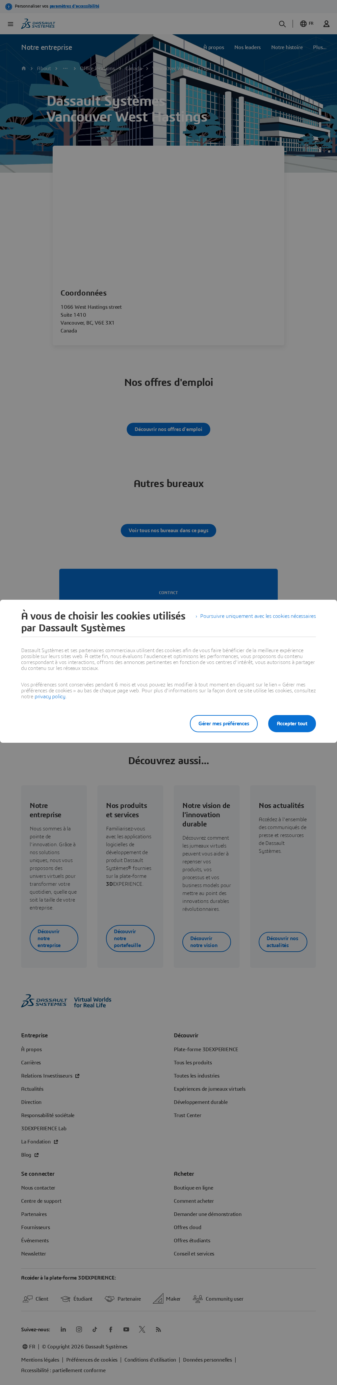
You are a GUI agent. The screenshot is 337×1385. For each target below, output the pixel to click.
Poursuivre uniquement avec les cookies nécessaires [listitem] (258, 616)
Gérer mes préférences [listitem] (223, 723)
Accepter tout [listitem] (292, 723)
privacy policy (50, 696)
